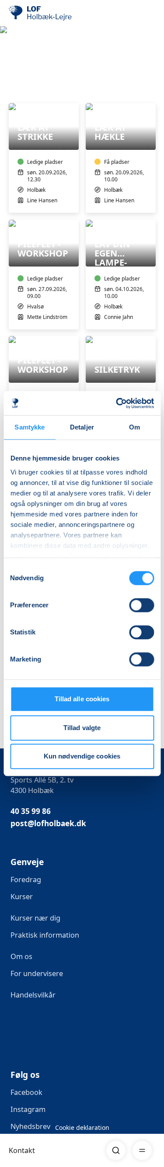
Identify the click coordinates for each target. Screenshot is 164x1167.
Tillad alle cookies (82, 699)
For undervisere (37, 973)
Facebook (26, 1092)
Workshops (28, 66)
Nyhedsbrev (30, 1126)
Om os (21, 956)
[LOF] (53, 13)
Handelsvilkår (33, 995)
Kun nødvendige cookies (82, 756)
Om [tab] (134, 427)
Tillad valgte (82, 727)
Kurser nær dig (35, 918)
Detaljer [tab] (82, 427)
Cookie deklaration (82, 1127)
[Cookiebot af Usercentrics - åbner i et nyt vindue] (117, 403)
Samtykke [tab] (29, 427)
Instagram (27, 1109)
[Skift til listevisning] (150, 91)
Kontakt (22, 1150)
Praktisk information (44, 935)
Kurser (21, 896)
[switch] (141, 605)
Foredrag (25, 879)
